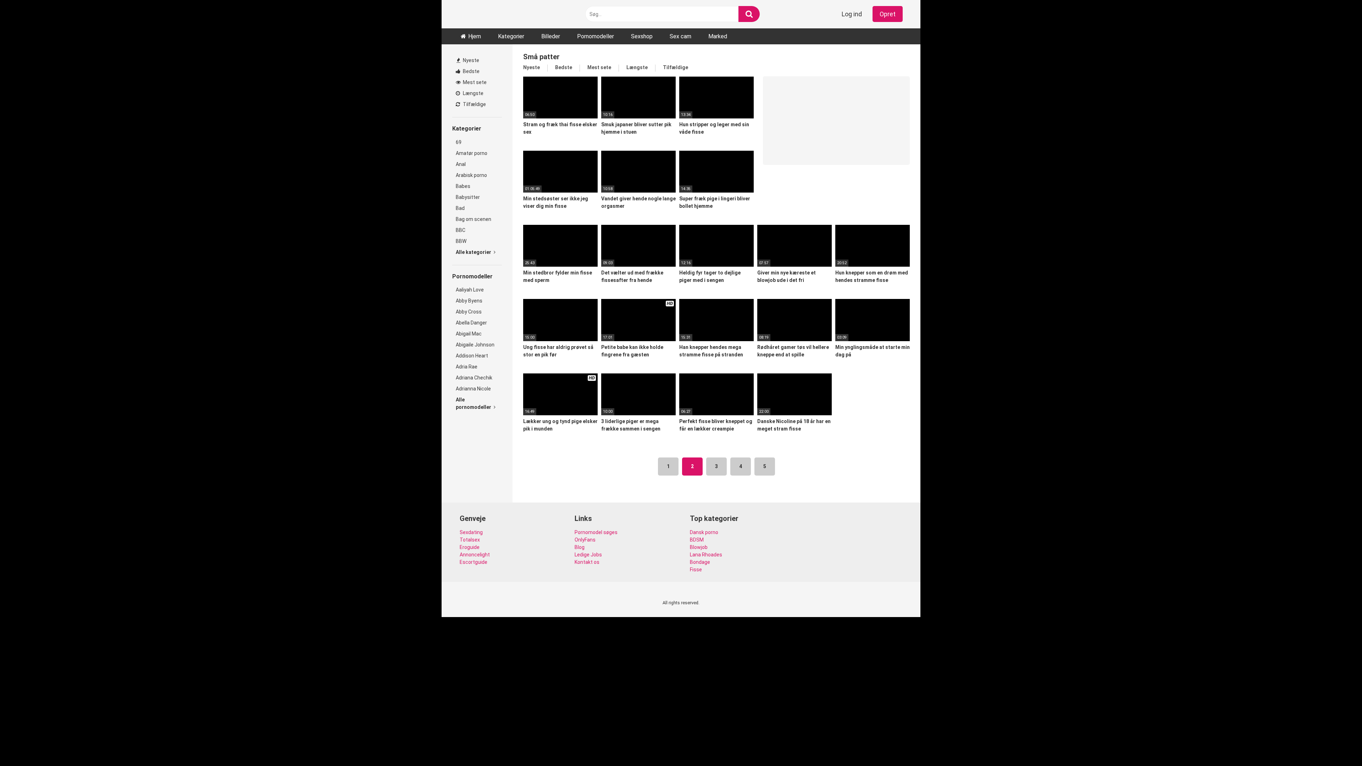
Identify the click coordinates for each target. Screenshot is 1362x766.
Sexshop (642, 36)
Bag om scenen (473, 219)
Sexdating (471, 532)
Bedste (471, 71)
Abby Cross (469, 312)
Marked (717, 36)
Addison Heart (472, 356)
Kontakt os (587, 562)
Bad (460, 208)
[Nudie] (461, 14)
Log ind (852, 14)
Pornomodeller (595, 36)
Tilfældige (474, 104)
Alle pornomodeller (474, 403)
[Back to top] (1338, 744)
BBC (460, 230)
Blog (580, 547)
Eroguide (470, 547)
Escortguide (473, 562)
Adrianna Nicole (473, 389)
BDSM (697, 540)
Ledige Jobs (588, 554)
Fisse (696, 569)
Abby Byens (469, 301)
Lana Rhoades (706, 554)
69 (458, 142)
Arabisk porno (471, 175)
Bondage (700, 562)
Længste (472, 93)
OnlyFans (585, 540)
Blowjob (699, 547)
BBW (461, 241)
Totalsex (470, 540)
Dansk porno (704, 532)
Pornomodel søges (596, 532)
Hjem (474, 36)
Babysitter (468, 197)
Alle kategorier (474, 252)
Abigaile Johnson (475, 345)
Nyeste (470, 60)
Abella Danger (471, 323)
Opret (888, 14)
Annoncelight (475, 554)
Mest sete (474, 82)
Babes (463, 186)
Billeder (550, 36)
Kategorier (511, 36)
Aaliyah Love (470, 290)
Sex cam (680, 36)
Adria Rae (466, 367)
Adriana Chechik (474, 378)
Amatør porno (471, 153)
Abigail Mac (469, 334)
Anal (461, 164)
